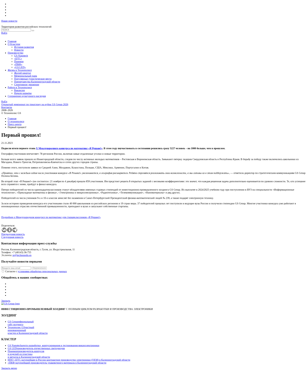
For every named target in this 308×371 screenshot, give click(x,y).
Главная (12, 41)
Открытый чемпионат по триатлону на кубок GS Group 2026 (34, 104)
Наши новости (9, 21)
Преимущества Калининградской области (37, 81)
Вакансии (19, 90)
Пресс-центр (14, 124)
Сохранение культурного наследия (27, 96)
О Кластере (14, 44)
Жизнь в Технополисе (20, 70)
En (5, 33)
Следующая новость (12, 237)
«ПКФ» (18, 64)
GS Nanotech (21, 55)
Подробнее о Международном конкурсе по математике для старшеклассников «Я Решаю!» (51, 217)
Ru (2, 33)
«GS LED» (20, 67)
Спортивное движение (26, 84)
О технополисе (16, 121)
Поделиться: (8, 225)
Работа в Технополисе (20, 87)
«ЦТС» (18, 58)
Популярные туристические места (32, 78)
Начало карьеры (23, 93)
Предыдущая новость (13, 234)
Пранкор (19, 61)
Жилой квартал (22, 73)
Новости (19, 50)
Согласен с (36, 271)
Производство (15, 52)
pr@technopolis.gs (22, 255)
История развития (24, 47)
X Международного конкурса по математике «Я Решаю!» (69, 148)
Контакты (6, 107)
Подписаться (39, 268)
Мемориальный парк (25, 76)
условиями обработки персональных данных (42, 271)
